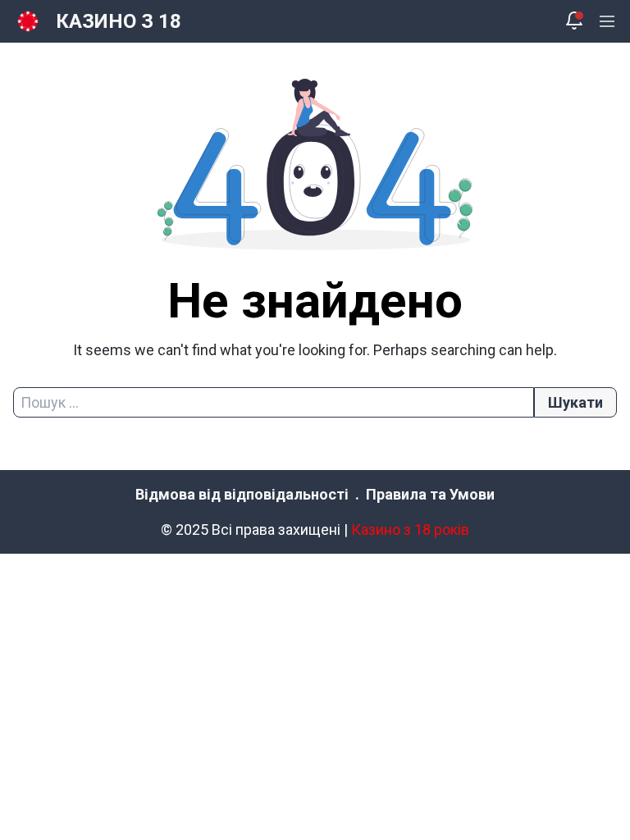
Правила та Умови (430, 494)
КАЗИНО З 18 (118, 21)
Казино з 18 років (410, 529)
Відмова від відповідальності (242, 494)
